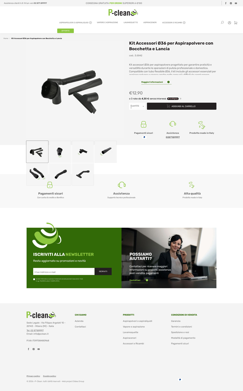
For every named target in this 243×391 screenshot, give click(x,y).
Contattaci (135, 280)
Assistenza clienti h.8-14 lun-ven (25, 3)
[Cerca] (222, 22)
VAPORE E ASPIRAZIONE (107, 22)
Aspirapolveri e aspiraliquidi (137, 321)
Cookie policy (49, 376)
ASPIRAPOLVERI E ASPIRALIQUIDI (74, 23)
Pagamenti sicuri (180, 343)
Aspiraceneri (129, 338)
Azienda (79, 321)
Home (6, 38)
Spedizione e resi (180, 332)
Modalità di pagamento (183, 338)
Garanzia (175, 321)
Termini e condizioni (181, 326)
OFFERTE (65, 31)
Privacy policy (33, 376)
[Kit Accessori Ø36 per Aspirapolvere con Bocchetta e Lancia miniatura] (37, 152)
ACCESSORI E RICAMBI (172, 23)
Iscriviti (103, 271)
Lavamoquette (130, 332)
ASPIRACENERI (150, 22)
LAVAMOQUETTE (131, 22)
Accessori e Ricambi (133, 343)
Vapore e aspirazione (134, 326)
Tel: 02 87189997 (35, 330)
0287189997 (173, 137)
